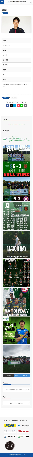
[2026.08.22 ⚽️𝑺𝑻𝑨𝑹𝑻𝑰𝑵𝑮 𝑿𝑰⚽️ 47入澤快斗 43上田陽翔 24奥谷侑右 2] (16, 273)
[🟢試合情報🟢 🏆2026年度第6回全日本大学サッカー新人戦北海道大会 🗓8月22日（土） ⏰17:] (16, 302)
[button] (7, 105)
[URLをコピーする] (25, 105)
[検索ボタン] (31, 2)
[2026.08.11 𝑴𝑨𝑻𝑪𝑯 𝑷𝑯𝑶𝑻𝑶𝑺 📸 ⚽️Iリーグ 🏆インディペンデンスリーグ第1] (16, 359)
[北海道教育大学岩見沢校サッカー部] (16, 2)
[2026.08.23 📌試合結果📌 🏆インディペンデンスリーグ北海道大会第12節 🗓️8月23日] (16, 159)
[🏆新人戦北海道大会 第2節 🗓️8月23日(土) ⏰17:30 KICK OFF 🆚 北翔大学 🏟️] (16, 187)
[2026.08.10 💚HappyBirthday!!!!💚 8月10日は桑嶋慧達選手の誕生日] (16, 330)
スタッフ (6, 12)
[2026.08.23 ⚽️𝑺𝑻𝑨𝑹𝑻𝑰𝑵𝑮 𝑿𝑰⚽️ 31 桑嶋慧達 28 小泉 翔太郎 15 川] (16, 216)
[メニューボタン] (2, 2)
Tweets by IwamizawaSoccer (17, 124)
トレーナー (14, 97)
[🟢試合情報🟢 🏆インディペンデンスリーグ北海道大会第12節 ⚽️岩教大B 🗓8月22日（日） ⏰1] (16, 244)
